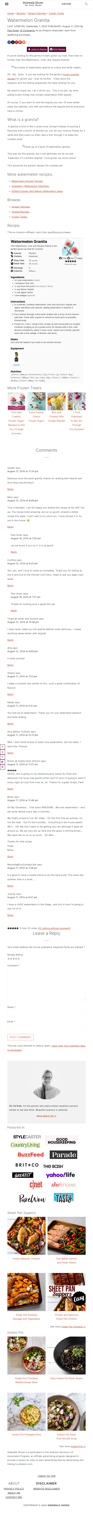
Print (64, 258)
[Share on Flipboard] (20, 42)
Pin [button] (72, 258)
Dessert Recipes (37, 13)
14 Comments (27, 30)
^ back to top (46, 1476)
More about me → (46, 1115)
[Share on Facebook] (9, 42)
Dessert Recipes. (21, 206)
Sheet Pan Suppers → (73, 1326)
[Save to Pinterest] (16, 42)
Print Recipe (59, 49)
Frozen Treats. (20, 216)
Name (11, 1007)
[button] (66, 261)
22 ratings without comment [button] (54, 928)
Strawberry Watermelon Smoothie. (30, 186)
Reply (10, 489)
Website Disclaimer (46, 1488)
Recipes (21, 13)
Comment (13, 965)
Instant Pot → (78, 1446)
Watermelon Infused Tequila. (27, 181)
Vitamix (16, 365)
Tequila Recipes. (21, 211)
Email (11, 1021)
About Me (14, 1493)
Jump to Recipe (39, 49)
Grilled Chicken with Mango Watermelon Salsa (37, 191)
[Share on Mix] (24, 42)
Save (79, 258)
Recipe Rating (15, 954)
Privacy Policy (14, 1488)
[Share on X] (13, 42)
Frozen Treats (56, 13)
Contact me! (14, 1497)
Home (10, 13)
